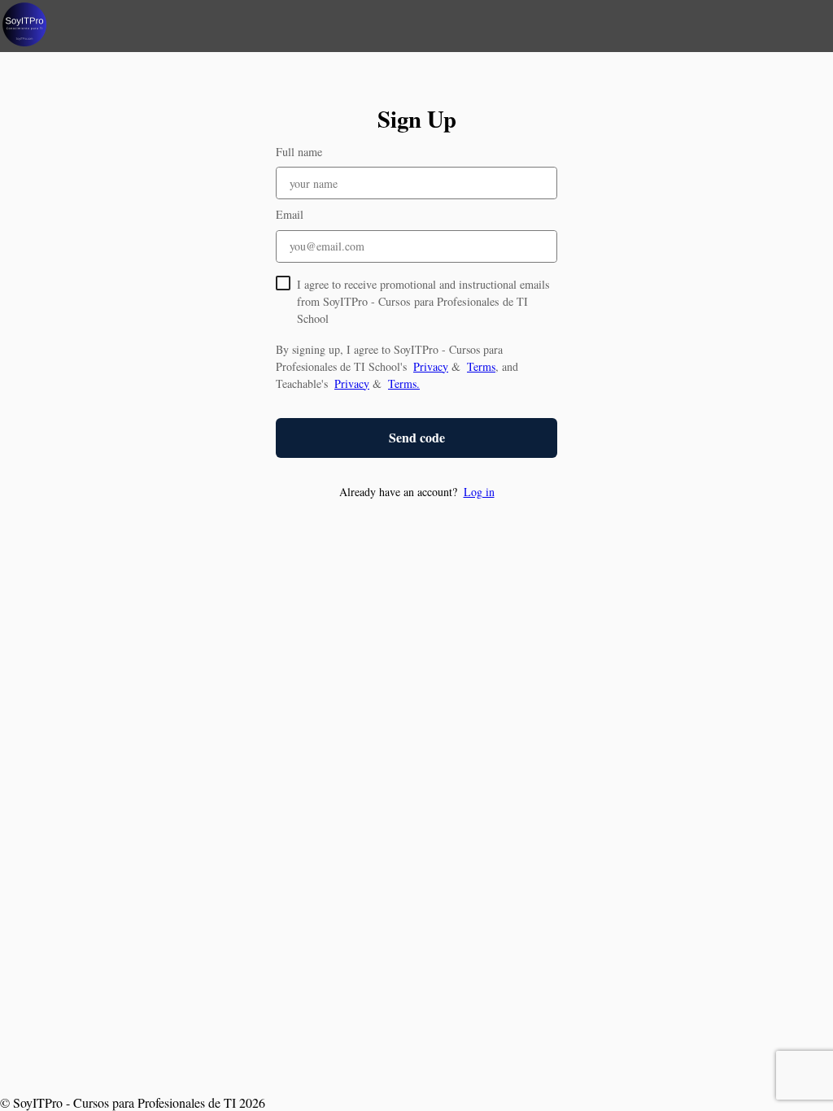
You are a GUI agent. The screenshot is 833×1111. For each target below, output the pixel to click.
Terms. (404, 383)
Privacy (430, 366)
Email (289, 214)
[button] (416, 491)
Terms (481, 366)
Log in (479, 491)
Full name (299, 151)
